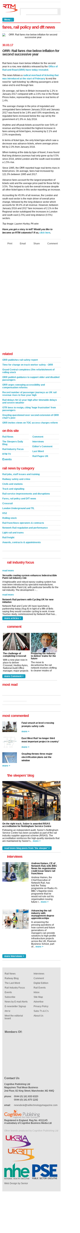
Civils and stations (12, 484)
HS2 (4, 513)
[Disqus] (31, 299)
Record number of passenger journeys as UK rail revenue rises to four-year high (29, 393)
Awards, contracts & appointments (21, 542)
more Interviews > (14, 956)
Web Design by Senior (16, 1183)
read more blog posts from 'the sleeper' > (27, 848)
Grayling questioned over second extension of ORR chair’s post (30, 416)
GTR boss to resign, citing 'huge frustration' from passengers (29, 409)
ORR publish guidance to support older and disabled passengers (30, 378)
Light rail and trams (13, 532)
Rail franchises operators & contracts (23, 523)
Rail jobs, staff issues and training (21, 474)
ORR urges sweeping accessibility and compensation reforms (23, 386)
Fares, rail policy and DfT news (19, 498)
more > (25, 731)
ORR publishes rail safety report (20, 360)
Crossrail (7, 503)
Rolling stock (9, 518)
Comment (52, 243)
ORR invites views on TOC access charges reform (30, 422)
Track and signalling (13, 489)
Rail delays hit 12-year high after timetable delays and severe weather (29, 401)
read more (8, 588)
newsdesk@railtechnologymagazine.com (35, 1105)
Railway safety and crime (16, 479)
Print (9, 243)
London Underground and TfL (18, 508)
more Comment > (13, 676)
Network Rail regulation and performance (25, 527)
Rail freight (8, 537)
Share (36, 243)
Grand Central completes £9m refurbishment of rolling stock (28, 371)
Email (23, 243)
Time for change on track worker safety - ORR (27, 364)
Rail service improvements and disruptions (26, 493)
